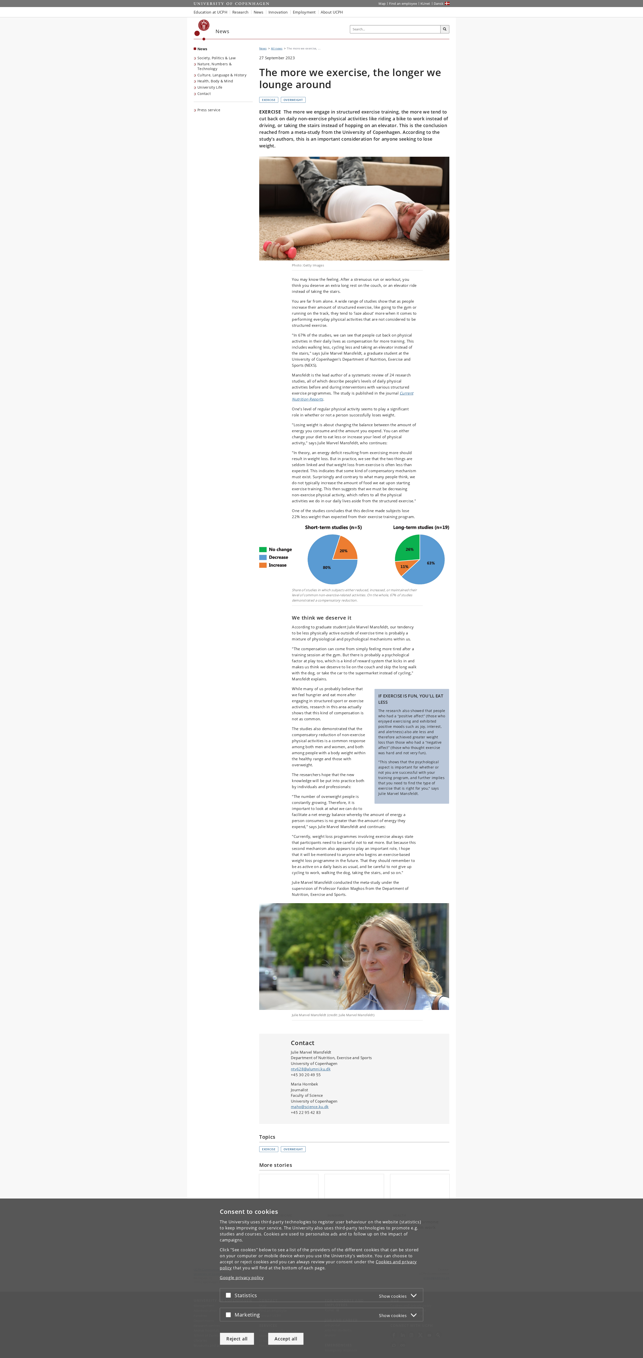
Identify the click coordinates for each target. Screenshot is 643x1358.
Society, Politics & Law (216, 58)
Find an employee (403, 3)
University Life (210, 87)
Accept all (286, 1339)
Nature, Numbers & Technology (214, 66)
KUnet (425, 3)
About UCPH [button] (332, 12)
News (202, 48)
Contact (204, 93)
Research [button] (240, 12)
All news (276, 48)
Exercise (269, 100)
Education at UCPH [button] (210, 12)
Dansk (439, 3)
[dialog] (321, 1278)
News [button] (258, 12)
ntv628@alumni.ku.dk (311, 1068)
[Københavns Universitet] (202, 30)
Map (382, 3)
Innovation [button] (278, 12)
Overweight (293, 100)
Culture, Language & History (221, 75)
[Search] (444, 29)
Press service (208, 109)
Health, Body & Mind (215, 81)
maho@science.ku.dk (310, 1106)
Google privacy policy (242, 1277)
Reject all (237, 1339)
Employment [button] (304, 12)
